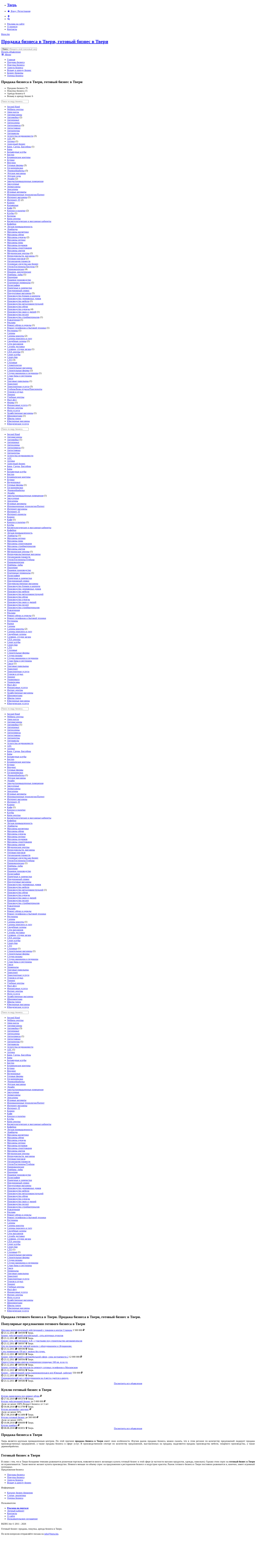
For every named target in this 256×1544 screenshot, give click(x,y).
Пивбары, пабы (15, 274)
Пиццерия (12, 277)
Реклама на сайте (15, 24)
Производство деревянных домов (24, 298)
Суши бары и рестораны (19, 376)
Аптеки (11, 141)
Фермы (10, 402)
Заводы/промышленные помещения (25, 181)
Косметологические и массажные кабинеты (29, 221)
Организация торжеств (18, 261)
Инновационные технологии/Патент (25, 194)
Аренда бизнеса (15, 67)
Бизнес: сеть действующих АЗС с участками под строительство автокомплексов (41, 1341)
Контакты (12, 29)
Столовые (12, 362)
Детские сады (14, 176)
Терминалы (13, 967)
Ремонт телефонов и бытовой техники (26, 328)
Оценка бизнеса (15, 75)
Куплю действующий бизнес (15, 1401)
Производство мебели (18, 301)
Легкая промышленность (19, 226)
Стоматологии (14, 365)
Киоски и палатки (16, 210)
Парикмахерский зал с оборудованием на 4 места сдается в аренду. (35, 1378)
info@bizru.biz (51, 1534)
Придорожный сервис (18, 290)
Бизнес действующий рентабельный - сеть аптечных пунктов (32, 1335)
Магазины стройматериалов (21, 546)
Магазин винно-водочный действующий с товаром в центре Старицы (36, 1330)
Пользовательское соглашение (22, 1518)
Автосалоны (13, 122)
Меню (7, 54)
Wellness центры (15, 109)
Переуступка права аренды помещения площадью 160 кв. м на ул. (34, 1362)
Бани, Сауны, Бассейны (19, 146)
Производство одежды (18, 309)
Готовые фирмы (15, 165)
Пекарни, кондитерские (19, 272)
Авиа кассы (13, 112)
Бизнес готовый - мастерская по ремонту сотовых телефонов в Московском (39, 1367)
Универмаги (13, 679)
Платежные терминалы (19, 282)
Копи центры (14, 218)
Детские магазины (16, 173)
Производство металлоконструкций (25, 304)
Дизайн (11, 178)
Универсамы (13, 682)
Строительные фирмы (18, 370)
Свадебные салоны (16, 341)
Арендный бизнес (16, 144)
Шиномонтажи (14, 416)
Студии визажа (14, 655)
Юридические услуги (18, 424)
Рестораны (12, 330)
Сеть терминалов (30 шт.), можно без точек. (23, 1351)
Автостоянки (13, 128)
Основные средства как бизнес (22, 264)
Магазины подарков (17, 245)
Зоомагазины (13, 186)
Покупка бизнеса (15, 65)
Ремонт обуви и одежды (19, 325)
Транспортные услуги (18, 386)
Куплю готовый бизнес (13, 1417)
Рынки (10, 623)
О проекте (12, 26)
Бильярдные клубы (16, 152)
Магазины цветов (16, 250)
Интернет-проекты (16, 514)
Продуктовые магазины (19, 293)
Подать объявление (11, 52)
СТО (9, 360)
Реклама (11, 322)
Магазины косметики (18, 232)
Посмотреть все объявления (128, 1383)
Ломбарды (12, 229)
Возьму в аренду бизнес (19, 70)
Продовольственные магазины (22, 583)
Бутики (11, 160)
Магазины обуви (15, 234)
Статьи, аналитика (16, 1495)
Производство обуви (17, 306)
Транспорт (12, 384)
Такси (10, 378)
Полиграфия (13, 285)
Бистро (10, 154)
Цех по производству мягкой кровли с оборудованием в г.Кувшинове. (36, 1346)
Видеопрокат (13, 482)
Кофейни (11, 224)
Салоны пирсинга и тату (19, 338)
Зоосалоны (12, 189)
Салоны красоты (15, 336)
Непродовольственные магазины (24, 554)
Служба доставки (16, 346)
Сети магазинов (15, 344)
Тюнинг (11, 394)
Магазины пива (15, 242)
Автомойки (13, 117)
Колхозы (11, 216)
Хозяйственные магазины (20, 413)
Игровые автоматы (16, 192)
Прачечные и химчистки (19, 288)
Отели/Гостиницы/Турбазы (21, 559)
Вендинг (11, 162)
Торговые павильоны (18, 381)
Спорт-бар (12, 357)
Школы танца (14, 418)
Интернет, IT (13, 200)
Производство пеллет (18, 314)
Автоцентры (13, 130)
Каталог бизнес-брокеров (20, 1492)
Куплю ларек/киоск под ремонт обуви (20, 1396)
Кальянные (12, 205)
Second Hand (13, 106)
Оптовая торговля (16, 258)
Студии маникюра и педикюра (22, 373)
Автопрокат (13, 120)
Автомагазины (14, 114)
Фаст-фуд (12, 400)
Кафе (9, 208)
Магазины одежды (16, 237)
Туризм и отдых (15, 392)
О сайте (11, 1516)
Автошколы (13, 133)
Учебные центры (15, 397)
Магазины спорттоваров (19, 248)
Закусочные (13, 184)
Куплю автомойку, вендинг (15, 1409)
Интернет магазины (17, 197)
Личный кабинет (15, 1511)
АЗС (9, 138)
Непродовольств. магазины (21, 256)
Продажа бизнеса (16, 62)
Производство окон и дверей (21, 312)
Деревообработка (16, 170)
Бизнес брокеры (15, 73)
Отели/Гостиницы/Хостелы (21, 266)
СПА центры (13, 352)
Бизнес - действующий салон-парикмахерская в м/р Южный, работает (36, 1373)
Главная (11, 59)
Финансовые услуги (17, 405)
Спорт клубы (13, 354)
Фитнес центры (15, 408)
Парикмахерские (15, 269)
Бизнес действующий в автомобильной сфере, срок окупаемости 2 (34, 1357)
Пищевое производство (19, 280)
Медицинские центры (18, 253)
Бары (9, 149)
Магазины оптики (16, 240)
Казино (11, 202)
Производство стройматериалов (23, 317)
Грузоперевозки (15, 168)
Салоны (11, 333)
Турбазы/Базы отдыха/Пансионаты (24, 389)
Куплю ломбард (9, 1425)
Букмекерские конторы (19, 157)
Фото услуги (13, 410)
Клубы (10, 213)
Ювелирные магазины (18, 421)
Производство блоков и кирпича (23, 296)
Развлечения (13, 320)
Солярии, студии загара (19, 349)
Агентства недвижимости (20, 136)
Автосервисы (14, 125)
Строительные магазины (19, 368)
